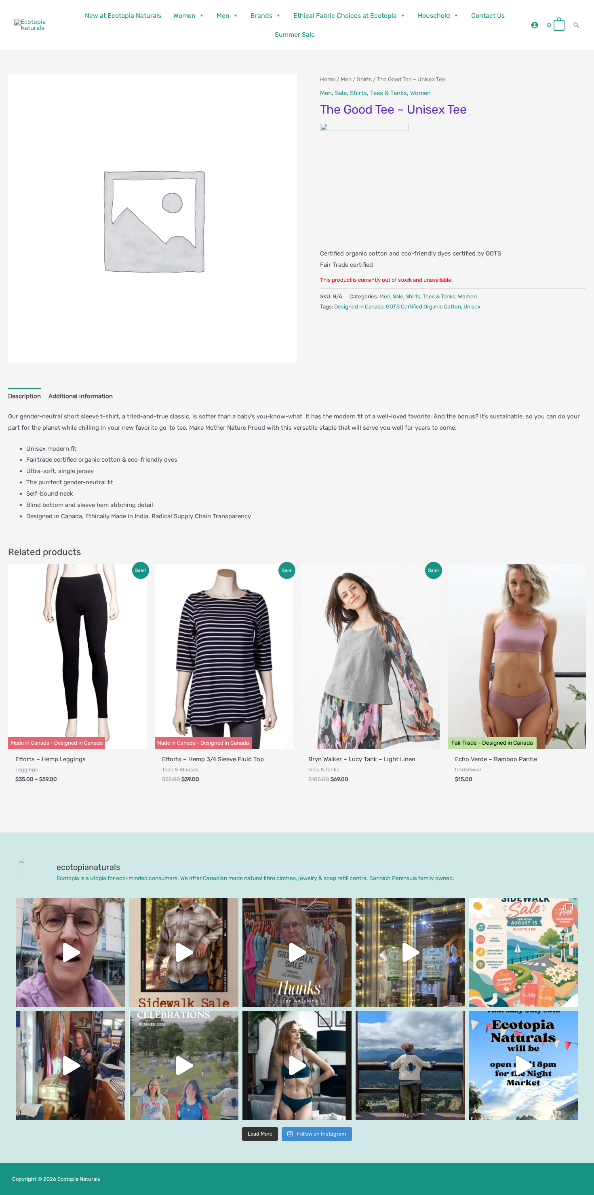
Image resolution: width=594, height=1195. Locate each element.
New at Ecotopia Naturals (123, 15)
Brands (261, 15)
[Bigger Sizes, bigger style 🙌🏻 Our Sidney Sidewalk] (183, 952)
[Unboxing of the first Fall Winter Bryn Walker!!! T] (70, 1065)
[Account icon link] (534, 25)
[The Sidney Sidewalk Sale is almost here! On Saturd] (523, 952)
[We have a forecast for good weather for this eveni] (523, 1065)
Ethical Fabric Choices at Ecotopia (345, 15)
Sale (341, 93)
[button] (576, 25)
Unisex (471, 306)
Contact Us (488, 15)
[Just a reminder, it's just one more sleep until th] (410, 952)
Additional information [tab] (80, 396)
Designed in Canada (358, 306)
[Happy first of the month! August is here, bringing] (183, 1065)
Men (223, 15)
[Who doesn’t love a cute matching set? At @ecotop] (297, 1065)
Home (327, 79)
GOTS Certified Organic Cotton (423, 306)
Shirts (364, 79)
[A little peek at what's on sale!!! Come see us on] (70, 952)
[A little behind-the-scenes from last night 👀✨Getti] (297, 952)
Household (434, 15)
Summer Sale (295, 34)
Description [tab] (24, 396)
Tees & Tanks (388, 93)
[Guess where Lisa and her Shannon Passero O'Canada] (410, 1065)
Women (184, 15)
